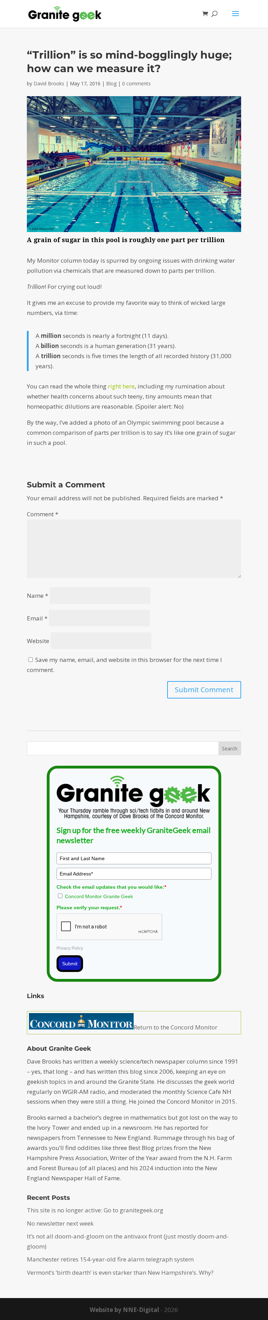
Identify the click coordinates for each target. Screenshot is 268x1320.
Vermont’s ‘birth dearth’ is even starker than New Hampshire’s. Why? (120, 1272)
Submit (69, 963)
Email (37, 618)
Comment (42, 514)
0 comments (136, 83)
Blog (111, 83)
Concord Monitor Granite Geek (99, 896)
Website (38, 641)
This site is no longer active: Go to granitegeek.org (95, 1210)
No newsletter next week (60, 1223)
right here (121, 386)
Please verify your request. (89, 907)
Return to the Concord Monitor (175, 1027)
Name (37, 596)
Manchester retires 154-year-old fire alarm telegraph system (110, 1259)
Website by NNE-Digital (124, 1310)
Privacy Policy (70, 948)
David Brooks (49, 83)
